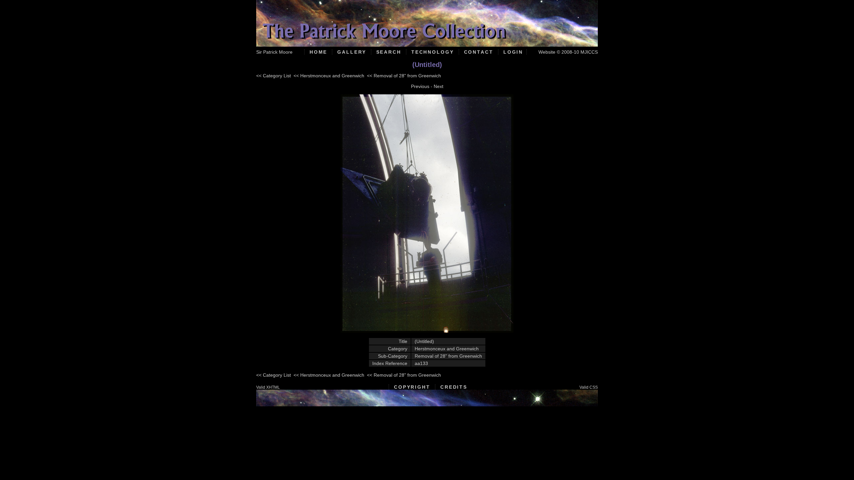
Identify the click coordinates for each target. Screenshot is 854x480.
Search (388, 52)
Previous (420, 86)
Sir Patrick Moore (274, 52)
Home (319, 52)
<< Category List (273, 75)
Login (513, 52)
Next (438, 86)
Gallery (351, 52)
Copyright (412, 387)
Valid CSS (588, 387)
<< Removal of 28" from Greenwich (404, 75)
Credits (453, 387)
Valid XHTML (268, 387)
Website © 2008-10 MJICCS (568, 52)
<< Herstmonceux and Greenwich (329, 75)
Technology (432, 52)
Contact (478, 52)
